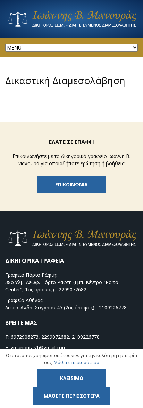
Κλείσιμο (71, 378)
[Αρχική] (71, 26)
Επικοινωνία (71, 184)
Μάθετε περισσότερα (76, 362)
